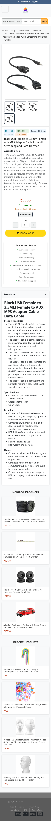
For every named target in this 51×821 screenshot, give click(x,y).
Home (5, 30)
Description (25, 294)
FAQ (25, 810)
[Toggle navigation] (5, 9)
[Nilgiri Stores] (25, 10)
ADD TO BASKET (27, 233)
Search (44, 21)
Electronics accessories (29, 30)
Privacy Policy (34, 807)
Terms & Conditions (17, 807)
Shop (13, 30)
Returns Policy (37, 810)
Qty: (25, 220)
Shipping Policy (14, 810)
